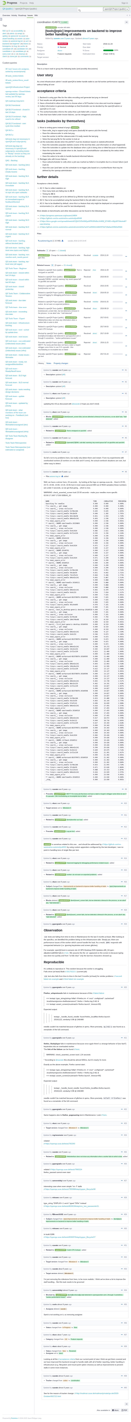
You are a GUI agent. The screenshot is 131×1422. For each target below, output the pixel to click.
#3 (126, 393)
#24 (125, 1135)
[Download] (62, 240)
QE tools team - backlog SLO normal (17, 228)
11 (52, 265)
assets (20, 38)
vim (67, 953)
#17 (125, 896)
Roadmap (22, 15)
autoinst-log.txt (17, 41)
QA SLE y (9, 135)
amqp (19, 33)
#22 (125, 1109)
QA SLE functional (13, 105)
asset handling (8, 38)
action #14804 (51, 27)
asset (23, 36)
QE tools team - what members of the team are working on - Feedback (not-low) (17, 414)
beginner (16, 44)
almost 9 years (68, 1290)
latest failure (99, 993)
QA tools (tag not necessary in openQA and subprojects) (18, 140)
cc (14, 54)
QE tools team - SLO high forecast (16, 377)
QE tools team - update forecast (15, 397)
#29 (125, 1214)
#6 (126, 438)
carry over (7, 54)
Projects (23, 3)
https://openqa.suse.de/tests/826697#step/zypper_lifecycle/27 (70, 1237)
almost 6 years (88, 38)
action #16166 (70, 354)
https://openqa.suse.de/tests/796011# (67, 1169)
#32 (125, 1257)
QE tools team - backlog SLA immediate (17, 184)
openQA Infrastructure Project (18, 87)
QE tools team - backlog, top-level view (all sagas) (17, 262)
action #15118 (70, 270)
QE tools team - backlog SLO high (17, 221)
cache (22, 46)
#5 (126, 426)
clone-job (13, 56)
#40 (125, 1388)
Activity (14, 15)
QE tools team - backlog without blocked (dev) (15, 242)
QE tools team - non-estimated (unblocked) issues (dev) (18, 342)
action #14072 (71, 286)
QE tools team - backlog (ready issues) (15, 170)
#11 (125, 815)
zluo (94, 270)
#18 (125, 910)
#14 (125, 858)
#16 (125, 882)
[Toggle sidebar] (1, 19)
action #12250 (70, 277)
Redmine (14, 1418)
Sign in (125, 3)
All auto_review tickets (14, 76)
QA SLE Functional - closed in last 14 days (18, 111)
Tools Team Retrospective (16, 443)
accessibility (18, 31)
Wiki (36, 15)
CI (9, 31)
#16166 (47, 844)
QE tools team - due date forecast (16, 301)
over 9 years (65, 38)
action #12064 (71, 293)
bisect (25, 44)
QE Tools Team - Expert (15, 318)
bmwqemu (7, 46)
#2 (126, 382)
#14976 (75, 127)
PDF (125, 1410)
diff (63, 375)
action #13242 (70, 342)
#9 (126, 789)
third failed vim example (74, 979)
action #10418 (71, 302)
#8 (126, 472)
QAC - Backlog (11, 160)
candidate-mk (22, 49)
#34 (125, 1290)
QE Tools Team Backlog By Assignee (16, 437)
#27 (125, 1181)
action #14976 (44, 255)
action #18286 (71, 327)
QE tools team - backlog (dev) (18, 165)
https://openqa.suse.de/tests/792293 (60, 1144)
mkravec (55, 1197)
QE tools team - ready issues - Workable (18, 356)
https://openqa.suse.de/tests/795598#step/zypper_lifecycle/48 (70, 1189)
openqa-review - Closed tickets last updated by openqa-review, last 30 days (18, 94)
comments (24, 56)
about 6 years (62, 1346)
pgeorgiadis (57, 924)
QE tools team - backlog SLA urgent (17, 214)
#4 (126, 412)
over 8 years (63, 1323)
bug (15, 46)
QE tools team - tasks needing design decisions (18, 390)
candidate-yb (20, 51)
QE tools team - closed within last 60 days (17, 281)
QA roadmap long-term (15, 101)
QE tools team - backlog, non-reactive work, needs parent (18, 256)
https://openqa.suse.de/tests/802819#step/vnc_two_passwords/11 (72, 1206)
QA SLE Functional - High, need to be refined (16, 117)
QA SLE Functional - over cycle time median (16, 124)
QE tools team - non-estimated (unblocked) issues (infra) (18, 349)
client (5, 56)
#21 (125, 1038)
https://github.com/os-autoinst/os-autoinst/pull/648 (61, 218)
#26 (125, 1164)
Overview (6, 15)
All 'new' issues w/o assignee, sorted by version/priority (17, 70)
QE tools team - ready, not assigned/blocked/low (16, 363)
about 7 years (62, 1335)
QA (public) (8, 9)
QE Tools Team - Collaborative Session (18, 294)
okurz (60, 50)
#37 (125, 1335)
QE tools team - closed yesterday (15, 288)
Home (10, 3)
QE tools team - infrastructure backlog (17, 324)
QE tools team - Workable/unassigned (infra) (17, 430)
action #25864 (71, 333)
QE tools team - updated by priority (17, 404)
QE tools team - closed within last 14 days (17, 274)
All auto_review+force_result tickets (17, 81)
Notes (48, 363)
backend (6, 44)
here (77, 1049)
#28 (125, 1197)
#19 (125, 924)
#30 (125, 1228)
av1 (27, 41)
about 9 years (63, 1269)
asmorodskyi (57, 1181)
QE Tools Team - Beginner (16, 268)
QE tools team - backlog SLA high (17, 177)
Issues (30, 15)
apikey (5, 36)
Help (31, 3)
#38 (125, 1346)
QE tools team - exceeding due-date (16, 313)
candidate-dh (8, 49)
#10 (125, 803)
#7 (126, 452)
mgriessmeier (57, 1135)
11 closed (68, 265)
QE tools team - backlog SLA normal (17, 207)
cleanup (22, 54)
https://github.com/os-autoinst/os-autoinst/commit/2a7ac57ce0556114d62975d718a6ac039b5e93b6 (81, 227)
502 (4, 31)
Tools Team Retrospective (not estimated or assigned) (18, 448)
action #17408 (71, 318)
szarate (57, 38)
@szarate (76, 404)
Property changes (61, 363)
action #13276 (70, 308)
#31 (125, 1245)
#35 (125, 1304)
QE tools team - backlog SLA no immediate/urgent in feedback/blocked (17, 199)
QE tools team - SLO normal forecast (17, 383)
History (41, 363)
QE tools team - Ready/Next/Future (13, 370)
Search (79, 10)
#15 (125, 870)
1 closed (61, 250)
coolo (54, 452)
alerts (12, 33)
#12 (125, 827)
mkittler (95, 302)
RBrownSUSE (57, 1214)
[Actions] (126, 256)
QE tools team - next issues (17, 337)
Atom (116, 1410)
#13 (125, 839)
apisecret (14, 36)
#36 (125, 1323)
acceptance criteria (67, 1359)
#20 (125, 987)
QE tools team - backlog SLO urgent (17, 235)
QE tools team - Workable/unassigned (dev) (17, 423)
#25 (125, 1152)
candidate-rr (7, 51)
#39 (125, 1376)
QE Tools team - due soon (16, 307)
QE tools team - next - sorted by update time (17, 331)
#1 (126, 370)
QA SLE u (9, 130)
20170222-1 (72, 972)
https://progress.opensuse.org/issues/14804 (59, 215)
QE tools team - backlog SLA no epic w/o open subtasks (17, 191)
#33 (125, 1269)
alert (4, 33)
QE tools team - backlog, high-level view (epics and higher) (18, 249)
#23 (125, 1123)
